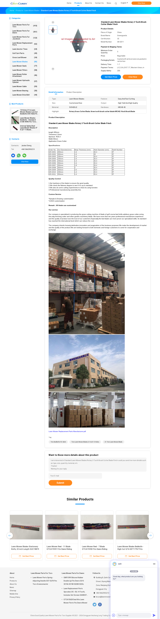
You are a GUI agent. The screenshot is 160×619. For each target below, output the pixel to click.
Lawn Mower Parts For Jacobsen (24, 38)
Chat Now (141, 3)
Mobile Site (14, 594)
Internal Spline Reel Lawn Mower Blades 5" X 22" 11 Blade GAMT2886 (28, 128)
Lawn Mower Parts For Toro (24, 26)
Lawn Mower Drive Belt (24, 95)
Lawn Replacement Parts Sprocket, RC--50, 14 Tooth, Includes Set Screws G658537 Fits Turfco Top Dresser (75, 592)
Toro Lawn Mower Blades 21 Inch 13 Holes (85, 442)
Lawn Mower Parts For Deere (24, 32)
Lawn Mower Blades (24, 62)
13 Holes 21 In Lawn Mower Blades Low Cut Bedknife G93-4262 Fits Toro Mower (29, 112)
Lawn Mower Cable (24, 86)
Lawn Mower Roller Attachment (24, 75)
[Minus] (154, 563)
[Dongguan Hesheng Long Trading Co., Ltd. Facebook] (100, 605)
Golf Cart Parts (24, 53)
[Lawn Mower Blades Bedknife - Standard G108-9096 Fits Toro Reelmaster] (15, 120)
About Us (13, 584)
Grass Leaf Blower (24, 57)
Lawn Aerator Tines (24, 49)
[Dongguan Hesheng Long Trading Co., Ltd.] (19, 3)
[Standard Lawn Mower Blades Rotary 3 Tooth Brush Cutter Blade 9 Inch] (78, 40)
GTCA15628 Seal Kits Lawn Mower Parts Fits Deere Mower (75, 601)
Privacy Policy (15, 597)
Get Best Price (111, 77)
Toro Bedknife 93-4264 (58, 442)
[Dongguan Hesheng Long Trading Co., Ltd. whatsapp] (19, 155)
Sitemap (13, 591)
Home (12, 577)
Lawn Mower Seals (24, 66)
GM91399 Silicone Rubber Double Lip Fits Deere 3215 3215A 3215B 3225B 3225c (74, 581)
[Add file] (113, 615)
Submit (60, 482)
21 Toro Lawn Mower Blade (113, 442)
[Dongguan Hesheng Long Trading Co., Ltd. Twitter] (94, 605)
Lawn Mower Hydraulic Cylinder (24, 81)
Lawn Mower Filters (24, 70)
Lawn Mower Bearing (24, 91)
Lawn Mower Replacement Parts (24, 44)
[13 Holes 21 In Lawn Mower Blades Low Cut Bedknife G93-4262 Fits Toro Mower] (15, 112)
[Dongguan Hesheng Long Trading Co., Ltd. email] (13, 155)
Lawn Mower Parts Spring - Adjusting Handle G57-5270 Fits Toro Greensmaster (45, 581)
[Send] (154, 615)
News (12, 587)
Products (13, 581)
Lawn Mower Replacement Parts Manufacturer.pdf (67, 431)
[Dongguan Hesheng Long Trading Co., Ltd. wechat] (24, 155)
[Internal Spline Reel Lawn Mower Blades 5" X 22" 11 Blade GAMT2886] (15, 128)
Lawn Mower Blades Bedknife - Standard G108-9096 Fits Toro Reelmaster (28, 120)
